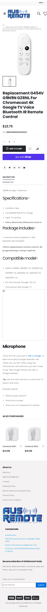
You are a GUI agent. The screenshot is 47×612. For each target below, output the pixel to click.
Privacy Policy (8, 495)
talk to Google (34, 356)
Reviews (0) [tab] (8, 182)
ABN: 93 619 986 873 (11, 477)
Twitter (9, 167)
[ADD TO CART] (18, 427)
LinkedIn (14, 167)
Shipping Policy (9, 486)
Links (41, 3)
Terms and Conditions (12, 500)
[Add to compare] (37, 149)
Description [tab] (9, 177)
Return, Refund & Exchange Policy (17, 490)
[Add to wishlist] (30, 149)
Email (24, 167)
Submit (41, 585)
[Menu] (5, 13)
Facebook (5, 167)
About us (6, 472)
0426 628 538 (20, 548)
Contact (6, 481)
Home (4, 25)
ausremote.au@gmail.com (24, 545)
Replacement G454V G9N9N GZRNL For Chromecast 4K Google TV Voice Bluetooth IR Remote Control (23, 104)
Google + (19, 167)
